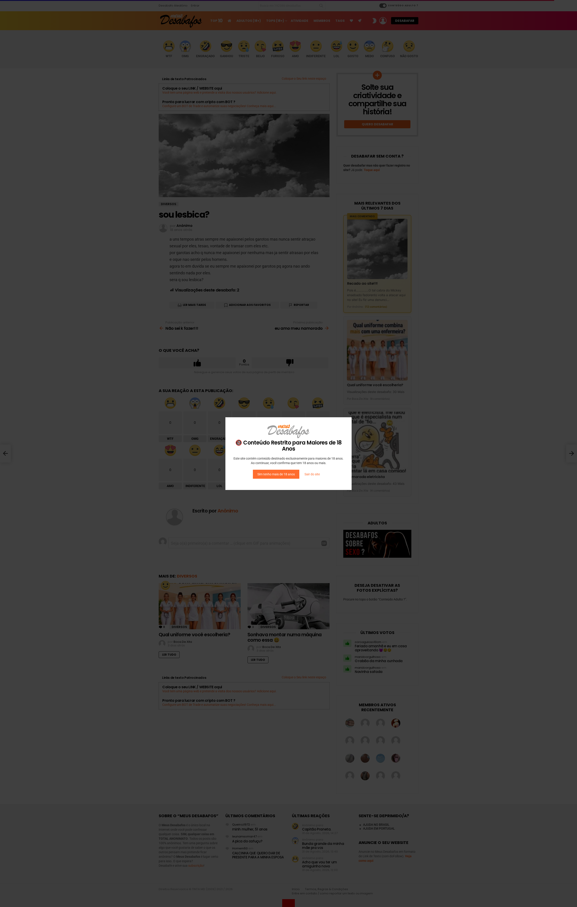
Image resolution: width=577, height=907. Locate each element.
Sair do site (312, 474)
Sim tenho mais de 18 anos (276, 474)
